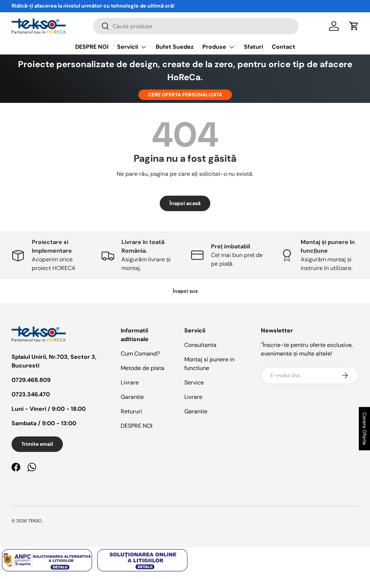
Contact (283, 47)
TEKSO (35, 521)
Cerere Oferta (364, 429)
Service (194, 382)
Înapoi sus (185, 291)
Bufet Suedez (175, 47)
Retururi (131, 411)
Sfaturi (253, 47)
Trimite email (37, 444)
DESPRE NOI (91, 47)
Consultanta (200, 345)
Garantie (132, 397)
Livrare (130, 382)
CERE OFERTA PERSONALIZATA (185, 94)
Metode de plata (142, 368)
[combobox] (196, 26)
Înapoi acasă (185, 203)
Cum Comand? (140, 353)
